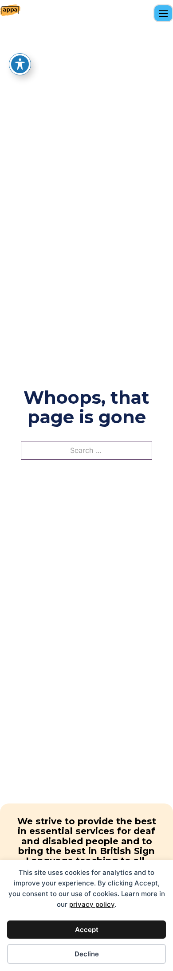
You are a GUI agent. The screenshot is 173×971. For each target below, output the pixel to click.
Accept (86, 929)
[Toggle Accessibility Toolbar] (20, 64)
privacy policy (91, 904)
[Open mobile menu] (163, 13)
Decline (87, 954)
